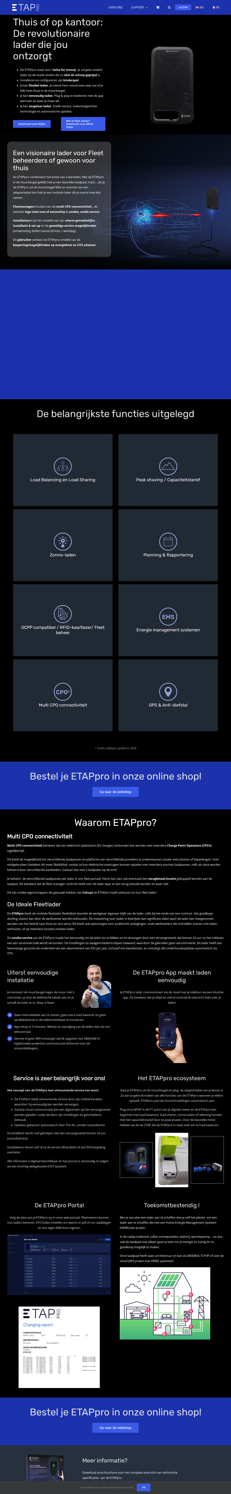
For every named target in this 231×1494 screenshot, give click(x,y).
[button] (169, 7)
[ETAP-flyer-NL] (37, 1453)
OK (143, 1487)
